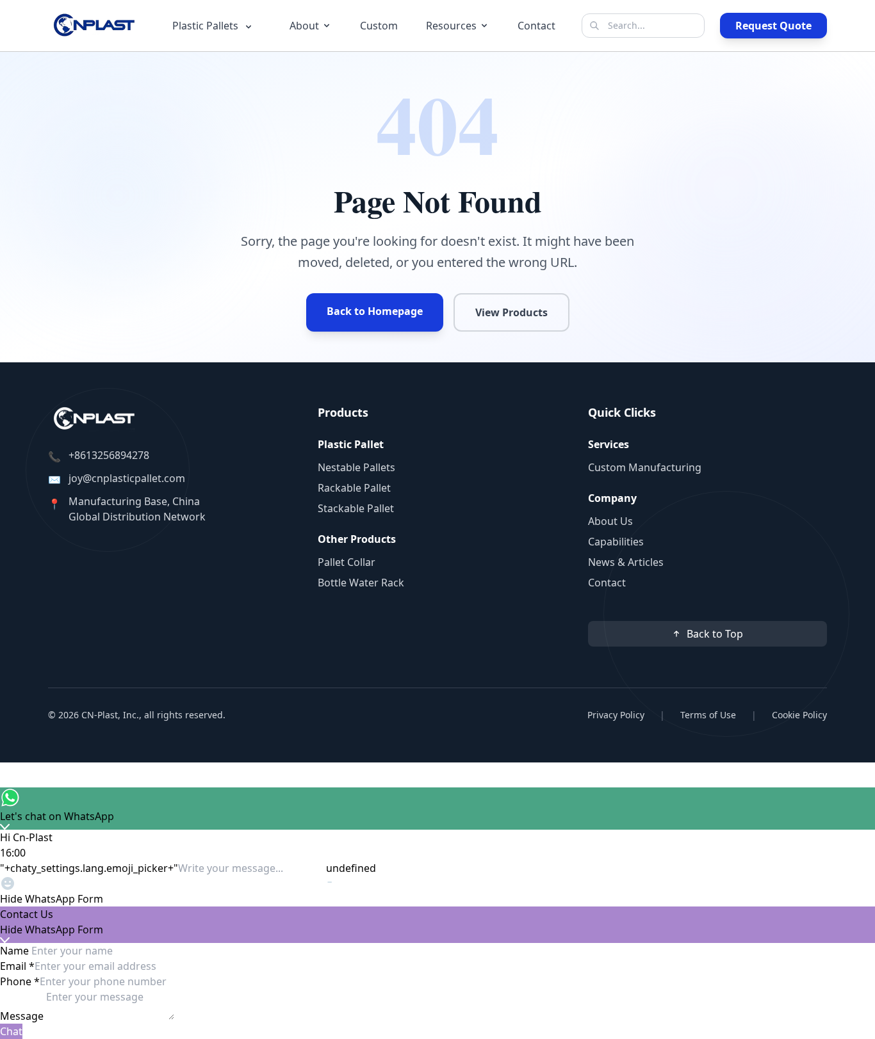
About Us (610, 521)
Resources (451, 26)
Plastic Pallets (206, 26)
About (304, 26)
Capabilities (616, 542)
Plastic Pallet (351, 444)
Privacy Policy (615, 715)
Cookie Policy (799, 715)
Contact (536, 26)
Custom (379, 26)
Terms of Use (708, 715)
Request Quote (773, 26)
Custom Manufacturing (644, 467)
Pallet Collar (346, 562)
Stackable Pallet (356, 508)
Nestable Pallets (356, 467)
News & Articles (626, 562)
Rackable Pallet (354, 488)
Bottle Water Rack (361, 583)
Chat (11, 1031)
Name (15, 951)
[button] (437, 898)
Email (17, 966)
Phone (20, 981)
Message (23, 1016)
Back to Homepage (375, 311)
